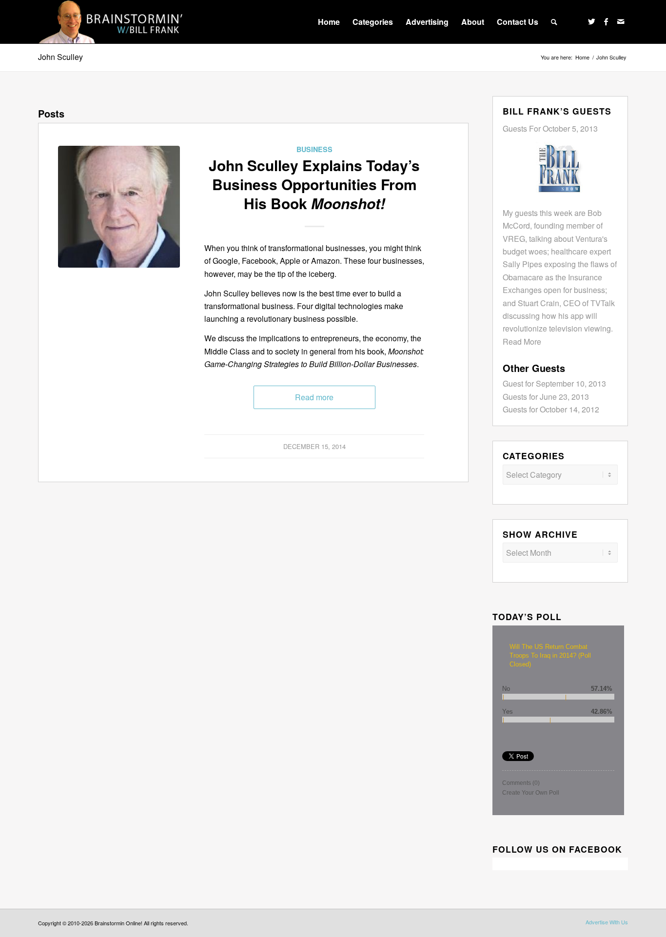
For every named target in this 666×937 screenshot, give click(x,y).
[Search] (554, 21)
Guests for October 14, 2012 (551, 409)
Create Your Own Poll (530, 792)
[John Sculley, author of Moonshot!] (119, 207)
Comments (521, 783)
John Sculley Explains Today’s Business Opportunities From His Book (314, 184)
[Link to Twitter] (591, 21)
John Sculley (60, 56)
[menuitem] (329, 21)
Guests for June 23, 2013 (546, 396)
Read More (522, 341)
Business (314, 149)
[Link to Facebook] (606, 21)
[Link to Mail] (620, 21)
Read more (314, 397)
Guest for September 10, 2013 (554, 383)
